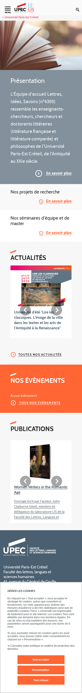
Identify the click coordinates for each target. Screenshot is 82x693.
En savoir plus (58, 173)
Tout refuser (41, 680)
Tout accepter (40, 659)
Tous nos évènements (39, 403)
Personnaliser (41, 670)
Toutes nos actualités (40, 354)
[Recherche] (79, 6)
